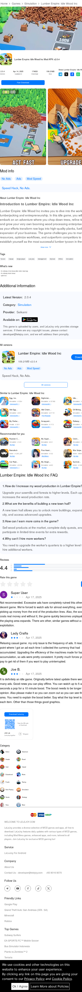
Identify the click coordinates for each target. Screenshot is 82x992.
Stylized (52, 259)
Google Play (10, 904)
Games (16, 3)
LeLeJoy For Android (15, 852)
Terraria (8, 957)
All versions (46, 384)
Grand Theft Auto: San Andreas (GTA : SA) (26, 909)
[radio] (3, 584)
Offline (60, 259)
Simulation (30, 3)
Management (42, 259)
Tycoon (3, 259)
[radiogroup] (16, 584)
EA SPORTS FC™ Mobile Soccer (21, 940)
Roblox (8, 921)
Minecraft (9, 915)
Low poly (31, 259)
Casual (11, 259)
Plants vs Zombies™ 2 (15, 951)
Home (4, 3)
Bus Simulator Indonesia (17, 946)
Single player (21, 259)
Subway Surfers (12, 935)
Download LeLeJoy (16, 714)
